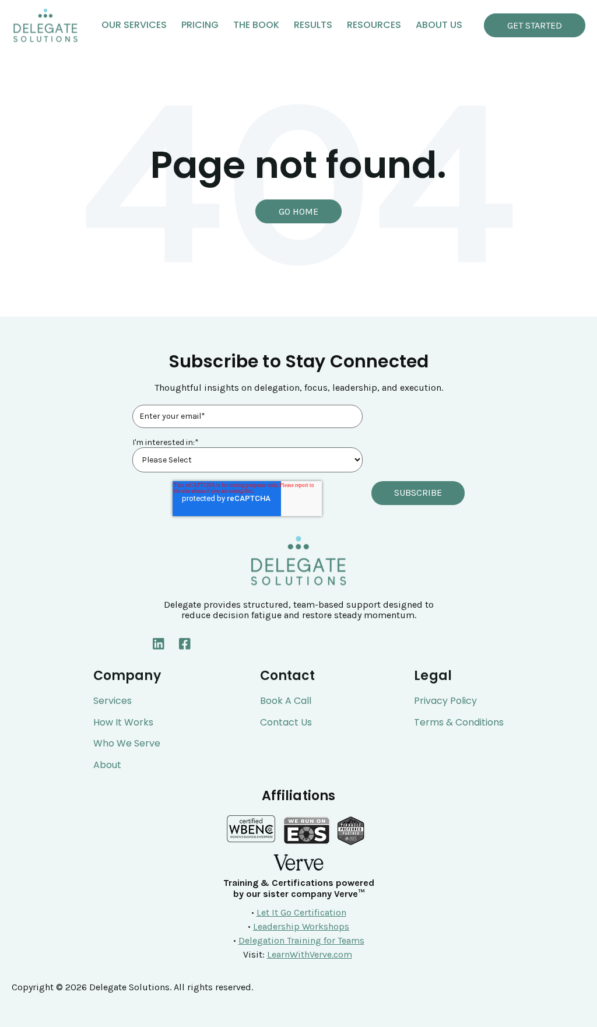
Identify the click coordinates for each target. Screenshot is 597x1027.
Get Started (534, 25)
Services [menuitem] (112, 701)
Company (127, 676)
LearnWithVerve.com (309, 954)
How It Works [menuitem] (123, 722)
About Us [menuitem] (439, 24)
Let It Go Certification (301, 912)
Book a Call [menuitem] (285, 701)
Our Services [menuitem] (134, 24)
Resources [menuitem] (374, 24)
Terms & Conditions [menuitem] (459, 722)
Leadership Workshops (301, 926)
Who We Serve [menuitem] (126, 743)
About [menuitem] (107, 765)
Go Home (298, 211)
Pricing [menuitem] (200, 24)
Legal (433, 676)
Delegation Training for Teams (301, 940)
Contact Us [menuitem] (286, 722)
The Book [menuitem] (256, 24)
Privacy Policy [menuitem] (445, 701)
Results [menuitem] (313, 24)
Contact (287, 676)
